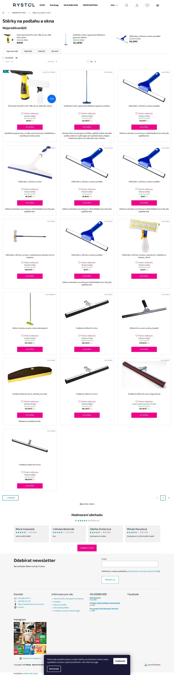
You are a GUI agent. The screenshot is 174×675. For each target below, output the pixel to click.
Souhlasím (120, 661)
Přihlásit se (110, 580)
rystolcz (21, 607)
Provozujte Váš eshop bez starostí (104, 609)
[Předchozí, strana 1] (162, 497)
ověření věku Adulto (30, 673)
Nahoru (11, 498)
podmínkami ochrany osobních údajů (144, 571)
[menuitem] (42, 5)
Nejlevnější (28, 51)
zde (96, 662)
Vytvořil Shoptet (154, 665)
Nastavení (54, 668)
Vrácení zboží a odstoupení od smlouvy (69, 598)
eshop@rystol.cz (24, 598)
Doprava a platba (60, 605)
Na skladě (11, 58)
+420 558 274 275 (24, 601)
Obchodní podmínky (61, 607)
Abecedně (54, 51)
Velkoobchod (95, 598)
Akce (9, 61)
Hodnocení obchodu (87, 515)
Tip (93, 61)
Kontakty (57, 602)
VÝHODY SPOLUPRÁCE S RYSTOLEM (105, 603)
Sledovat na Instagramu (32, 658)
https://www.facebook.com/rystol (31, 604)
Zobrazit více (87, 548)
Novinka (52, 61)
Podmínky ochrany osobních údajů (67, 611)
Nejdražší (41, 51)
